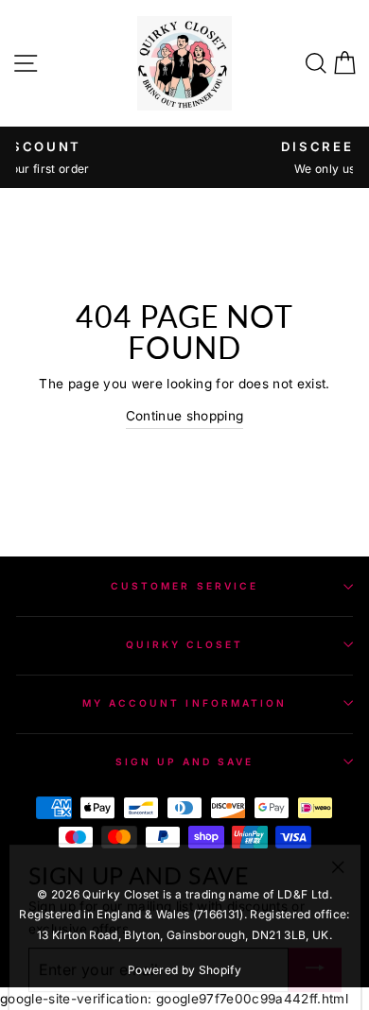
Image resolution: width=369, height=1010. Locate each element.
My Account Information (184, 703)
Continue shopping (185, 415)
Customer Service (184, 585)
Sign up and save (185, 761)
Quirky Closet (185, 644)
